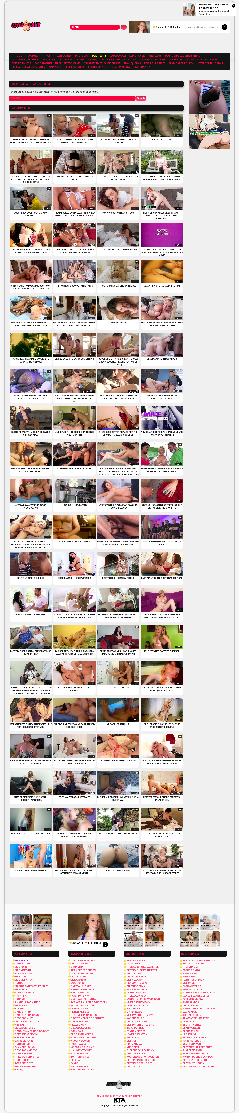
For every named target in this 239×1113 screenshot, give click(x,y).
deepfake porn (80, 1021)
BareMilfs (133, 1066)
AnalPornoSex (80, 1054)
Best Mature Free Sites (197, 1047)
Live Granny (141, 67)
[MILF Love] (26, 27)
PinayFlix (54, 67)
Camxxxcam (118, 55)
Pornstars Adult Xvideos (198, 1009)
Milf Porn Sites (136, 992)
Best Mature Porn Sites (142, 970)
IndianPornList (136, 1028)
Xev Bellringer (98, 67)
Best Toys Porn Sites (195, 1060)
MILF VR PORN (111, 59)
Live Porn (21, 967)
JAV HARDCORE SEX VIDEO (197, 1057)
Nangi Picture (135, 1018)
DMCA (113, 1096)
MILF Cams (188, 983)
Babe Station (43, 63)
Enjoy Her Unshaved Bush (143, 999)
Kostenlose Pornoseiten (143, 1057)
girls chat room (137, 976)
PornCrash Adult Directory (89, 1002)
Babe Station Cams (67, 63)
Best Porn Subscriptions (198, 960)
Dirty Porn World (138, 1021)
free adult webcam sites (28, 67)
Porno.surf (189, 973)
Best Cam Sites (191, 1025)
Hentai (68, 59)
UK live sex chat (81, 1050)
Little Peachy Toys (210, 63)
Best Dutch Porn (193, 1063)
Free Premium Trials (195, 1054)
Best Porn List (21, 63)
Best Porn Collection (141, 1060)
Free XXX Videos (137, 996)
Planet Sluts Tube (83, 1005)
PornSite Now (191, 970)
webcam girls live (82, 1047)
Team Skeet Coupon (182, 63)
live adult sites (154, 63)
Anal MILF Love (136, 1054)
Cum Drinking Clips (83, 960)
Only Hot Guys (136, 986)
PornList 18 (22, 1060)
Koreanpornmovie (82, 973)
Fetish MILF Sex (80, 1012)
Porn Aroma (134, 1044)
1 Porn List (189, 1034)
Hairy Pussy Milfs (193, 980)
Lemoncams (137, 55)
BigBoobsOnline (81, 1028)
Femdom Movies (136, 1031)
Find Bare (77, 1060)
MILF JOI (131, 1041)
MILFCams (155, 55)
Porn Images (79, 1044)
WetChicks (133, 1009)
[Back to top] (230, 1104)
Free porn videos (82, 1034)
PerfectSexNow (192, 999)
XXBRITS (146, 59)
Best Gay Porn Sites (83, 999)
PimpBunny (133, 964)
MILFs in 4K (130, 59)
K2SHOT (214, 59)
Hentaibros (22, 1044)
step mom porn (191, 1015)
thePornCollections (140, 1050)
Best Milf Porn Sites (84, 1015)
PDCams (160, 59)
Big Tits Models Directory (87, 1018)
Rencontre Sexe (137, 983)
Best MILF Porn (136, 960)
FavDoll (76, 1063)
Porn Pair (77, 1031)
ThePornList (190, 967)
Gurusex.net (135, 973)
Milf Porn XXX (79, 1066)
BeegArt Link (190, 1031)
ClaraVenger (191, 1028)
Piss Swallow (121, 67)
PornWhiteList (191, 986)
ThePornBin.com (25, 1066)
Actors (33, 55)
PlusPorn (188, 976)
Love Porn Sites (137, 1034)
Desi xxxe (188, 1021)
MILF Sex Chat (135, 980)
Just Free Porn (192, 1050)
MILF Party (21, 960)
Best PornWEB (191, 1044)
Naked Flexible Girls (195, 996)
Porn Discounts (88, 59)
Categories (64, 55)
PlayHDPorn (79, 976)
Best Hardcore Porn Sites (199, 1066)
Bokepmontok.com (26, 1034)
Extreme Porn (24, 1041)
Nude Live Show (196, 59)
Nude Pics (133, 1037)
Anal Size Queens (193, 964)
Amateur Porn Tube (25, 59)
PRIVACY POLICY (124, 1096)
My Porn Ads (134, 1012)
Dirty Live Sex (191, 1005)
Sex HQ (19, 1069)
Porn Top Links (80, 996)
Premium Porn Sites (27, 1057)
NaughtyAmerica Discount (102, 63)
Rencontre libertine (195, 1018)
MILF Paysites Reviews (140, 1015)
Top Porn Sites (24, 1063)
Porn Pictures (191, 1041)
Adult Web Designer (84, 1037)
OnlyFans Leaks (81, 986)
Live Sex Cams (79, 1009)
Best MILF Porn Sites (139, 1063)
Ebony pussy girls (194, 1037)
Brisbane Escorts (82, 989)
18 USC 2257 (103, 1096)
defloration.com (137, 1005)
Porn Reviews (23, 1054)
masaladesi (189, 1012)
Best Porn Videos (26, 1050)
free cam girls (75, 67)
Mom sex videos (192, 989)
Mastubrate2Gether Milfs (182, 55)
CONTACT (137, 1096)
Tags (47, 55)
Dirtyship (77, 967)
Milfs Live (175, 59)
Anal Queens (132, 63)
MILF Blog (82, 55)
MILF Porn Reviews (138, 1002)
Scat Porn (77, 983)
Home (18, 55)
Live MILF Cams (51, 59)
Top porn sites (80, 1057)
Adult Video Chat (82, 1041)
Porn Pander (190, 1002)
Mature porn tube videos (198, 992)
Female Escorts (137, 989)
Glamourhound (25, 1047)
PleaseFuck (78, 1025)
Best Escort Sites (82, 1069)
